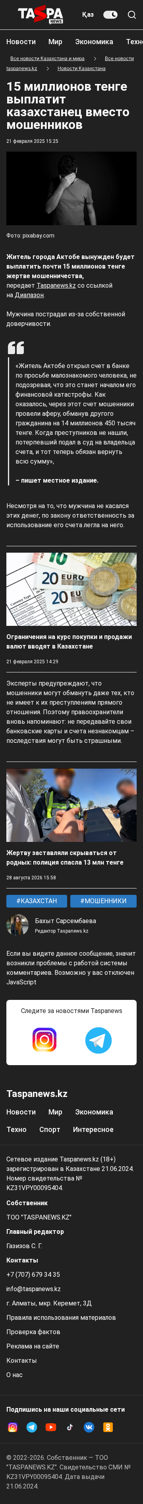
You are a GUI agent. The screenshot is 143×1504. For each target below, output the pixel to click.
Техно (16, 1129)
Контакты (21, 1360)
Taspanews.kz (56, 285)
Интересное (93, 1129)
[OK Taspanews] (108, 1427)
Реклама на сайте (32, 1346)
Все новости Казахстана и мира (47, 58)
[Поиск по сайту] (132, 14)
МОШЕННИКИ (105, 901)
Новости (21, 41)
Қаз (88, 14)
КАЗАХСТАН (38, 901)
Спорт (49, 1129)
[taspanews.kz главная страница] (40, 15)
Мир (55, 41)
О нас (14, 1375)
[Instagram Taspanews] (44, 1040)
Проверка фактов (33, 1332)
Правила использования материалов (61, 1317)
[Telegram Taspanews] (98, 1040)
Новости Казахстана (82, 68)
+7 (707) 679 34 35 (33, 1274)
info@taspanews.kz (33, 1289)
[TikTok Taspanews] (70, 1427)
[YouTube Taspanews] (50, 1427)
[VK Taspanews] (89, 1427)
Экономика (94, 41)
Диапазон (29, 295)
